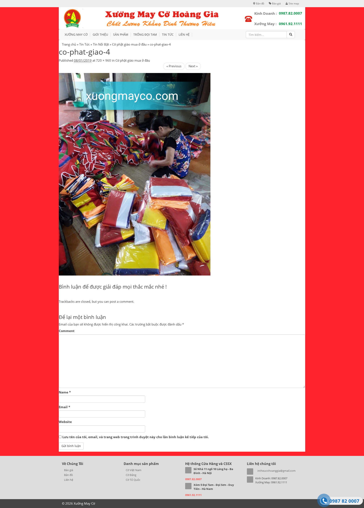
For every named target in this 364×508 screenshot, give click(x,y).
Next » (193, 66)
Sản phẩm (120, 34)
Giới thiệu (100, 34)
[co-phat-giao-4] (134, 174)
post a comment (121, 301)
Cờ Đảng (131, 475)
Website (65, 422)
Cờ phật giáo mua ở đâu (129, 44)
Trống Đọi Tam (145, 34)
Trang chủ (69, 44)
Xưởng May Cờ (76, 34)
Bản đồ (259, 3)
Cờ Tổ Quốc (133, 480)
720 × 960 (103, 60)
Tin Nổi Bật (101, 44)
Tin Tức (168, 34)
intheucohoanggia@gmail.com (276, 471)
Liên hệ (184, 34)
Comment (67, 331)
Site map (293, 3)
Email (64, 407)
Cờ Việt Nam (133, 470)
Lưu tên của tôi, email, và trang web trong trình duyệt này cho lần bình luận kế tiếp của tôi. (135, 437)
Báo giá (276, 3)
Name (65, 392)
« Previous (173, 66)
